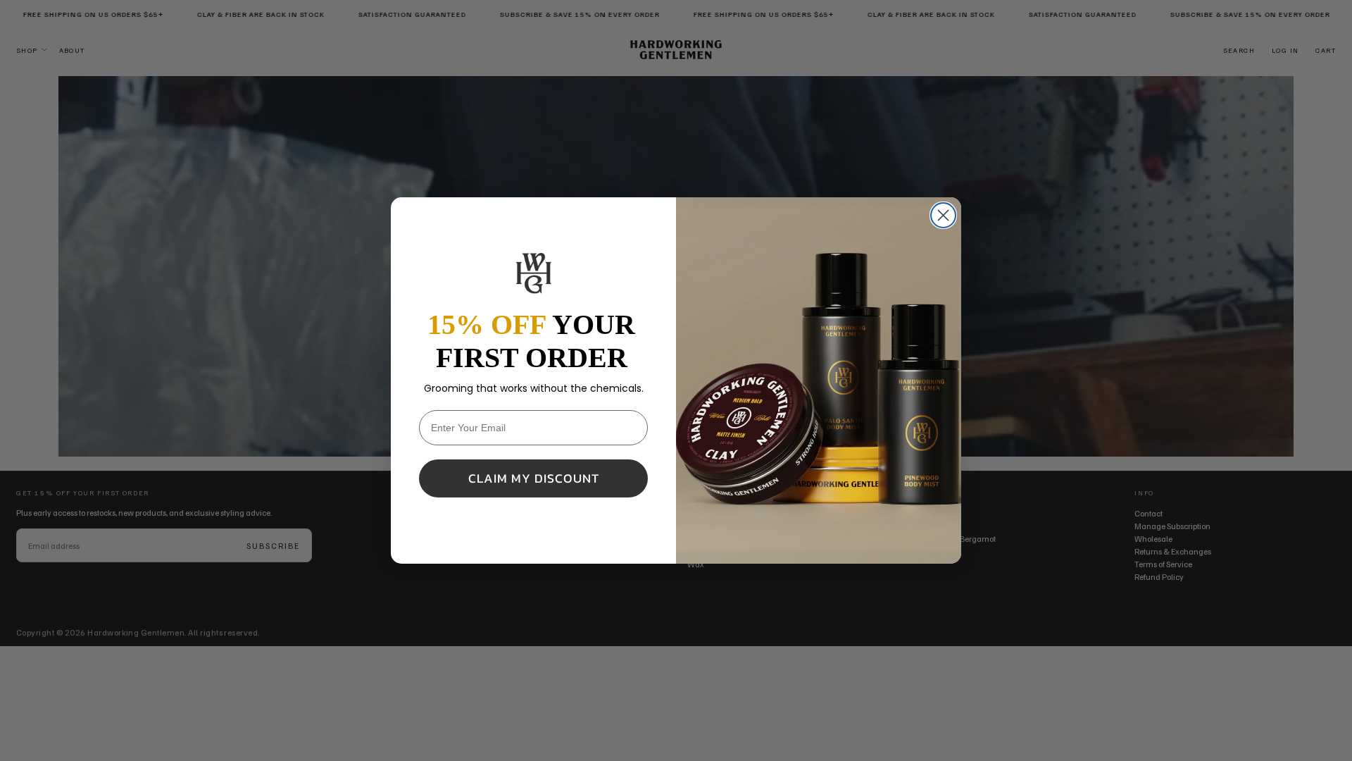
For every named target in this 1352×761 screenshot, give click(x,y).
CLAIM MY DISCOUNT (533, 478)
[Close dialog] (943, 215)
